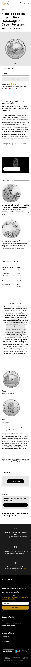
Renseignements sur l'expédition (11, 623)
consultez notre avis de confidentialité (15, 598)
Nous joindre (5, 636)
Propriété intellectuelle (7, 658)
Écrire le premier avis (15, 481)
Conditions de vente (8, 660)
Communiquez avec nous (9, 597)
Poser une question (15, 505)
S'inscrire (15, 608)
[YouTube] (9, 579)
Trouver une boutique (8, 639)
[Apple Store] (8, 651)
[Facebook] (2, 579)
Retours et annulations (8, 625)
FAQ (3, 620)
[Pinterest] (12, 579)
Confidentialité (16, 657)
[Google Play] (22, 651)
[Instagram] (5, 579)
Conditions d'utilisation (25, 658)
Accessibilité (5, 641)
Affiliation (22, 660)
